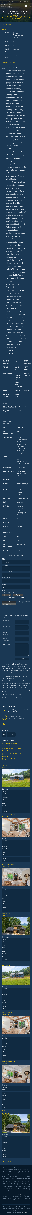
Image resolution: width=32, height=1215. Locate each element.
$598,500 (5, 743)
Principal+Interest (24, 602)
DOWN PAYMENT (7, 571)
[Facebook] (4, 734)
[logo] (6, 6)
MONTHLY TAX (6, 590)
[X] (9, 734)
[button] (26, 6)
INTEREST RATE (7, 578)
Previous (5, 1161)
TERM (4, 559)
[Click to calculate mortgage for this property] (20, 36)
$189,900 (5, 749)
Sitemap (24, 1212)
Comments (6, 644)
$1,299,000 (5, 759)
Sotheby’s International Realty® (12, 1195)
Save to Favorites (7, 24)
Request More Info (9, 62)
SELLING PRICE (7, 565)
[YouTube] (13, 734)
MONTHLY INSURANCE (9, 593)
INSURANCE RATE (8, 584)
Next (9, 1161)
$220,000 (5, 754)
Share (4, 29)
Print (3, 27)
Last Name (6, 626)
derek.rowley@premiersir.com (17, 724)
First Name (6, 621)
